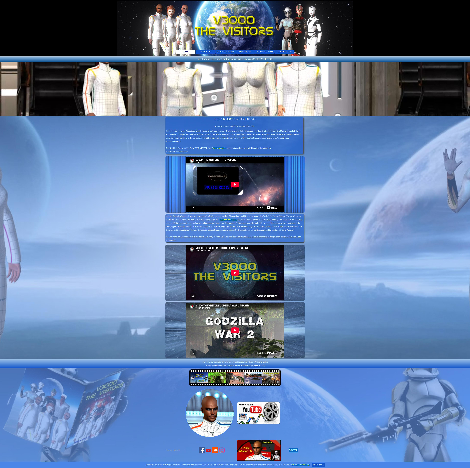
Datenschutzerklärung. (301, 465)
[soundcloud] (215, 450)
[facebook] (202, 450)
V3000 (185, 52)
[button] (198, 413)
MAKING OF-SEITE (228, 220)
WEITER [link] (293, 450)
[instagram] (222, 450)
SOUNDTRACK (285, 52)
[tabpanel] (235, 59)
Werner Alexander (219, 148)
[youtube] (208, 450)
